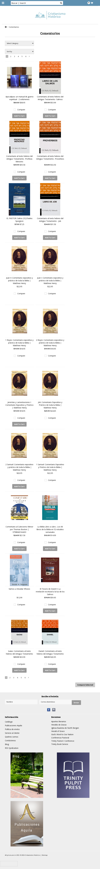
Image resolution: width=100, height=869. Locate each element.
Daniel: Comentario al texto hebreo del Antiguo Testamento (50, 652)
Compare (21, 109)
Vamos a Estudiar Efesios (19, 589)
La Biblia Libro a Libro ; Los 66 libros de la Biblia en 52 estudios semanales (50, 529)
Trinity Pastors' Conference (62, 741)
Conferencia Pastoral (60, 737)
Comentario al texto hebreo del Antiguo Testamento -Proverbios (50, 157)
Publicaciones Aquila (13, 725)
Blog (7, 744)
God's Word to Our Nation (62, 734)
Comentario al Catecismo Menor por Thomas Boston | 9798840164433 (19, 529)
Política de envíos (12, 729)
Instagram (53, 709)
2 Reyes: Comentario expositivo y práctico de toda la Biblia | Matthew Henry (50, 343)
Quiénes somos (11, 737)
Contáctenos (10, 740)
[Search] (61, 3)
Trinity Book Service (59, 744)
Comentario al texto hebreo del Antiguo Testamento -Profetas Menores (19, 159)
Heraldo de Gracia (58, 724)
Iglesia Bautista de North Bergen (65, 728)
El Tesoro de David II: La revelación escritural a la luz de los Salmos (50, 592)
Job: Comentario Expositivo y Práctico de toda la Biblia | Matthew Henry (50, 405)
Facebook (48, 709)
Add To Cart (19, 116)
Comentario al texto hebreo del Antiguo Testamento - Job (50, 219)
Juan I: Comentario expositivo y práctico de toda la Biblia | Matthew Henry (50, 280)
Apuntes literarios (58, 721)
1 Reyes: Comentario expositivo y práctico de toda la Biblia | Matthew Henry (19, 343)
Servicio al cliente (12, 733)
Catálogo (9, 721)
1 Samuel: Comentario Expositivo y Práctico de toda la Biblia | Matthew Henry (50, 467)
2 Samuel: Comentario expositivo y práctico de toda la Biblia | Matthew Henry (19, 467)
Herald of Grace (58, 731)
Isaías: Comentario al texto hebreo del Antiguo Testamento (19, 652)
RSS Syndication (11, 748)
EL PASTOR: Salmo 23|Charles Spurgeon (19, 219)
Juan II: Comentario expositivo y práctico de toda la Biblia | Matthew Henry (19, 280)
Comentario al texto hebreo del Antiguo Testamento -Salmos (50, 98)
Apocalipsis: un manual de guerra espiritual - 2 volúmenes (19, 98)
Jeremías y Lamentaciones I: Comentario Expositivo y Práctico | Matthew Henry (19, 405)
